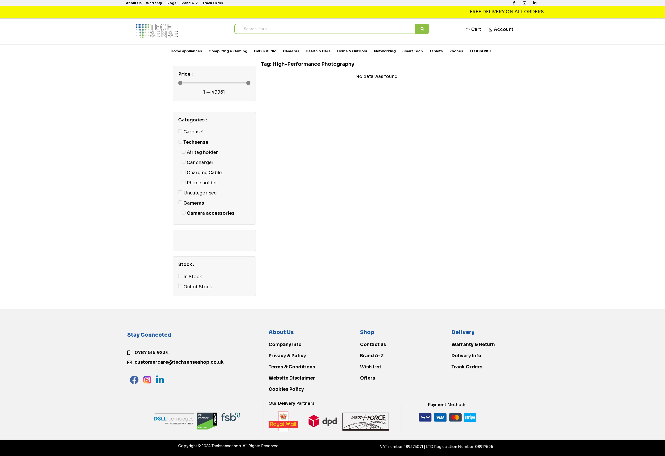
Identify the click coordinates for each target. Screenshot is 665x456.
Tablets (436, 51)
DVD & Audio (265, 51)
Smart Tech (412, 51)
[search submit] (422, 29)
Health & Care (318, 51)
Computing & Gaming (228, 51)
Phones (456, 51)
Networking (385, 51)
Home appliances (186, 51)
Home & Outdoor (352, 51)
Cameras (291, 51)
